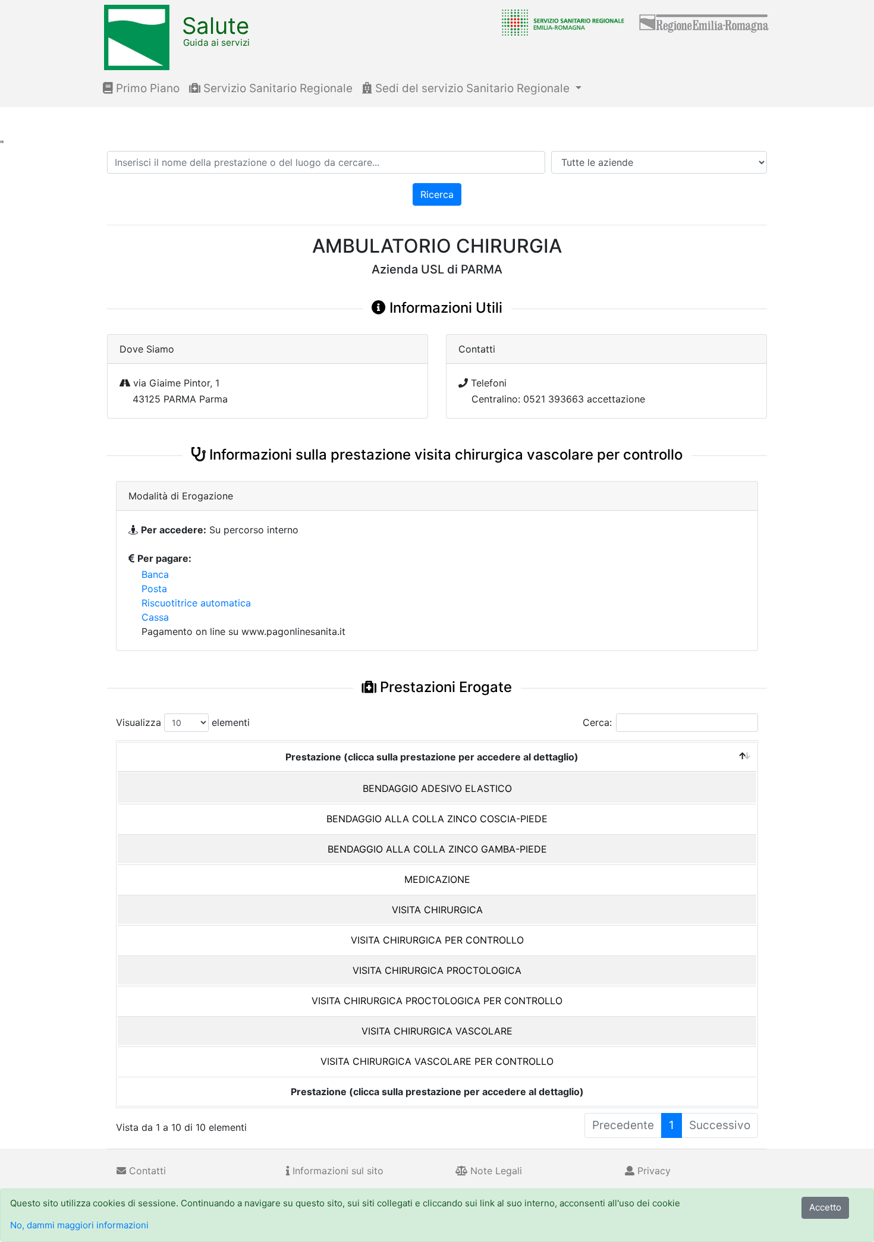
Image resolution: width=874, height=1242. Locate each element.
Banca (155, 574)
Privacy (652, 1171)
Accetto (825, 1207)
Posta (154, 589)
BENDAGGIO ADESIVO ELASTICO (437, 788)
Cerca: (597, 722)
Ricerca (437, 194)
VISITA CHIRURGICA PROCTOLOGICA (437, 970)
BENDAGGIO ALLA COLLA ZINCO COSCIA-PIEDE (437, 819)
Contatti (146, 1171)
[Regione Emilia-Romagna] (704, 22)
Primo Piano (146, 88)
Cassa (155, 617)
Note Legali (494, 1171)
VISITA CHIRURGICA (437, 910)
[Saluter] (560, 22)
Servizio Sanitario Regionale (276, 88)
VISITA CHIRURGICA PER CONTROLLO (437, 940)
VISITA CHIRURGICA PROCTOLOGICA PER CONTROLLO (437, 1001)
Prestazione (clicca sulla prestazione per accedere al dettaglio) (432, 757)
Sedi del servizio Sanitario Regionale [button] (472, 88)
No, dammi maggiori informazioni (79, 1225)
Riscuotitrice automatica (196, 603)
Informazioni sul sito (336, 1171)
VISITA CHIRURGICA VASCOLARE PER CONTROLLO (437, 1061)
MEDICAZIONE (437, 879)
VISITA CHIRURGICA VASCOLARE (437, 1031)
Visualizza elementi (183, 722)
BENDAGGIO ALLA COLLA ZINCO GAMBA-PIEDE (437, 849)
